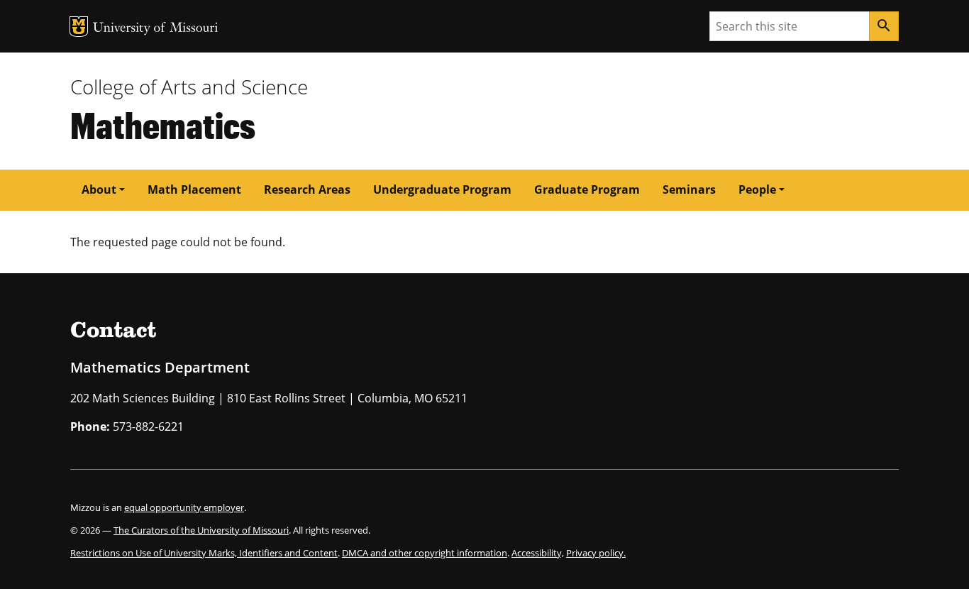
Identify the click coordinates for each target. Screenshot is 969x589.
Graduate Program (587, 189)
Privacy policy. (596, 552)
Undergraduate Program (442, 189)
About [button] (99, 189)
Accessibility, (537, 552)
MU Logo (79, 26)
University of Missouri (155, 28)
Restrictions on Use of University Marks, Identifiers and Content (204, 552)
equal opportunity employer (184, 507)
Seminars (689, 189)
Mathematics (162, 124)
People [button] (757, 189)
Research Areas (307, 189)
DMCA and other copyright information (424, 552)
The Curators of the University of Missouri (201, 530)
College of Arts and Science (189, 86)
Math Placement (194, 189)
